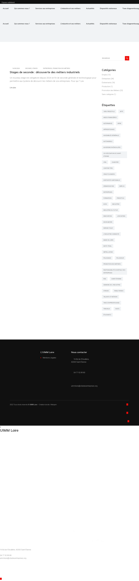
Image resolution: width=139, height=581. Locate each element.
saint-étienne (116, 279)
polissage (107, 258)
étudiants (107, 315)
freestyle (120, 198)
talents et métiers (110, 297)
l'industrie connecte (111, 234)
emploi (121, 186)
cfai (104, 162)
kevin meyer (107, 222)
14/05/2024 (16, 68)
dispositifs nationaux (111, 180)
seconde (28, 68)
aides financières (110, 117)
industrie (115, 204)
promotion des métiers (112, 264)
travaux (106, 309)
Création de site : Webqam (48, 404)
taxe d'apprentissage (111, 303)
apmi (119, 123)
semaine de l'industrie (111, 285)
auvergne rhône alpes (112, 147)
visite (117, 309)
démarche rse (108, 186)
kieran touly (108, 228)
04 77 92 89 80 (6, 555)
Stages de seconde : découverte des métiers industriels (45, 72)
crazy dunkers (109, 174)
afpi (121, 111)
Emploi (104, 75)
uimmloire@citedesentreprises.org (13, 558)
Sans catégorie (107, 94)
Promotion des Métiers (61, 68)
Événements (106, 83)
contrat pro (108, 168)
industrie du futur (110, 210)
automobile (107, 141)
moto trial (107, 246)
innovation (107, 216)
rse (104, 279)
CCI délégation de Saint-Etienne (112, 155)
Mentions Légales (49, 358)
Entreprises (47, 68)
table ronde (118, 291)
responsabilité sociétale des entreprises (114, 271)
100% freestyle (109, 111)
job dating (121, 216)
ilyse (105, 204)
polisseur (120, 258)
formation (107, 198)
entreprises (107, 192)
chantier (115, 162)
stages (35, 68)
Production (106, 86)
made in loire (108, 240)
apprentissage (108, 129)
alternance (107, 123)
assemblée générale (111, 135)
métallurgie (108, 252)
